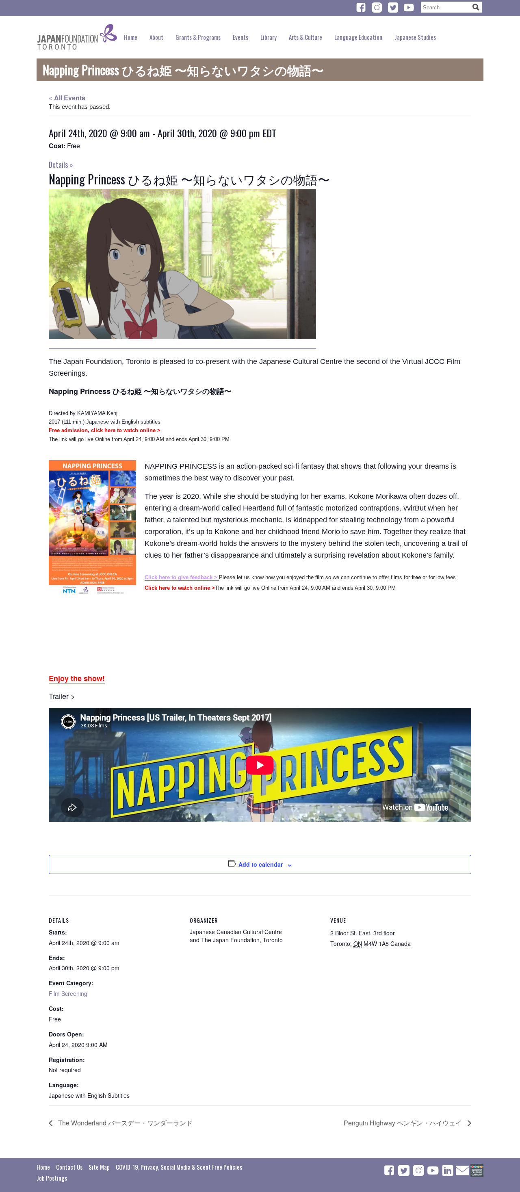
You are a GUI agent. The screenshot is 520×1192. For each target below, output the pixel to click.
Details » (61, 164)
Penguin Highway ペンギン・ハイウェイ (404, 1122)
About (156, 36)
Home (130, 36)
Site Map (99, 1166)
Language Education (358, 36)
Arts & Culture (305, 36)
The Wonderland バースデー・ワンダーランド (124, 1122)
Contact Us (69, 1166)
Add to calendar (260, 864)
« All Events (67, 97)
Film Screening (68, 993)
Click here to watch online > (180, 588)
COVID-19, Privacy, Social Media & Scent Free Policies (179, 1166)
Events (240, 36)
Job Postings (52, 1177)
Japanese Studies (415, 36)
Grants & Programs (198, 36)
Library (268, 36)
